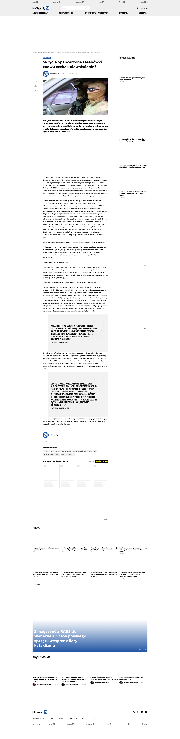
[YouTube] (145, 712)
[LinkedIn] (141, 712)
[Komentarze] (35, 81)
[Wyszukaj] (86, 8)
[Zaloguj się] (137, 8)
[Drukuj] (35, 86)
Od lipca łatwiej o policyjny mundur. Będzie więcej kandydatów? (73, 282)
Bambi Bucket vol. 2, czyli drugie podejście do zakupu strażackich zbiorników (78, 242)
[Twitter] (137, 712)
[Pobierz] (35, 91)
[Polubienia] (35, 77)
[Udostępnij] (35, 96)
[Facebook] (133, 712)
